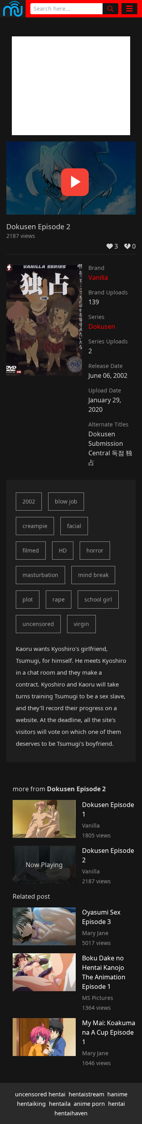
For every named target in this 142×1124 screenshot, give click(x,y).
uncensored (38, 624)
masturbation (40, 575)
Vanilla (98, 277)
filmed (30, 550)
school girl (98, 599)
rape (58, 599)
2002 (28, 501)
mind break (93, 575)
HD (63, 550)
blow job (66, 501)
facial (74, 526)
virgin (81, 624)
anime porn (89, 1103)
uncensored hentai (40, 1094)
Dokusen (101, 326)
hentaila (60, 1103)
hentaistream (86, 1094)
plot (27, 599)
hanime (117, 1094)
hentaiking (31, 1103)
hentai (116, 1103)
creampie (34, 526)
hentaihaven (71, 1113)
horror (94, 550)
